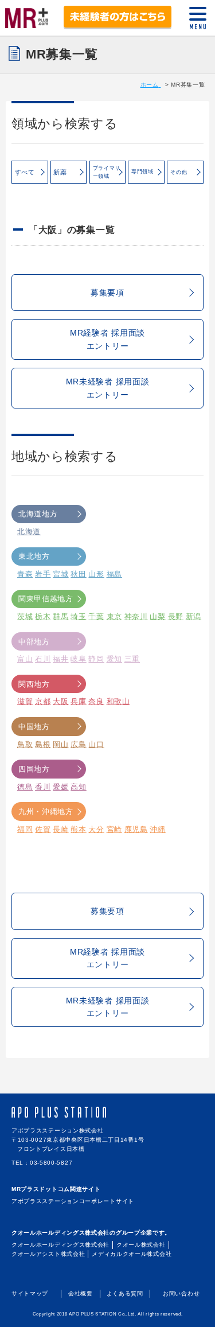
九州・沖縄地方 (45, 811)
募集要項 (107, 292)
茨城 (25, 616)
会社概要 (80, 1293)
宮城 (60, 574)
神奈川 (136, 616)
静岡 (96, 659)
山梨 (157, 616)
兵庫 (78, 701)
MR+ (26, 16)
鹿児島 (136, 829)
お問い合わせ (181, 1293)
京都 (42, 701)
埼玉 (78, 616)
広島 (78, 744)
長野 (175, 616)
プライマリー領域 (107, 172)
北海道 (29, 531)
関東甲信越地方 (45, 598)
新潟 (193, 616)
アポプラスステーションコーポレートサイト (72, 1201)
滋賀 (25, 701)
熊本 (78, 829)
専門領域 (142, 171)
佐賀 (42, 829)
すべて (25, 172)
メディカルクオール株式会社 (131, 1254)
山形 (96, 574)
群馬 (60, 616)
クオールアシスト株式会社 (48, 1254)
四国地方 (34, 769)
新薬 (60, 172)
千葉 (96, 616)
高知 (78, 787)
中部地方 (34, 641)
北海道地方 (38, 513)
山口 (96, 744)
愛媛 (60, 787)
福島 (114, 574)
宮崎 (114, 829)
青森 (25, 574)
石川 (42, 659)
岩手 (42, 574)
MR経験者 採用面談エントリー (107, 339)
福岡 (25, 829)
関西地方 (34, 684)
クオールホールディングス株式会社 (60, 1245)
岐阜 (78, 659)
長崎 (60, 829)
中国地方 (34, 726)
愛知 (114, 659)
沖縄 (157, 829)
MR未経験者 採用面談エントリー (108, 388)
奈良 (96, 701)
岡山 (60, 744)
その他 (178, 172)
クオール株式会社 (141, 1245)
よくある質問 (125, 1293)
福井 (60, 659)
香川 (42, 787)
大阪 (60, 701)
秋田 (78, 574)
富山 (25, 659)
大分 (96, 829)
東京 (114, 616)
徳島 (25, 787)
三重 (132, 659)
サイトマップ (29, 1293)
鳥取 (25, 744)
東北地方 (34, 556)
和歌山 (118, 701)
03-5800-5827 (51, 1162)
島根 (42, 744)
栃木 (42, 616)
